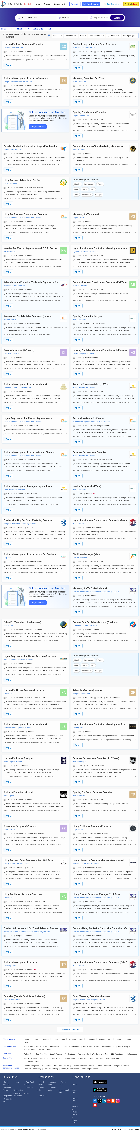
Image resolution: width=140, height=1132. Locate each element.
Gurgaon (101, 1039)
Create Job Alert (8, 1100)
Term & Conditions (18, 1094)
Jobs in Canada (30, 1049)
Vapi (92, 189)
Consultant (59, 4)
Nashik (84, 189)
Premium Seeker (7, 1089)
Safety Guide (74, 1113)
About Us (74, 1091)
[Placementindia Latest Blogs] (113, 1101)
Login (76, 4)
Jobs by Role (57, 1058)
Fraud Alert (74, 1121)
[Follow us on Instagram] (118, 1101)
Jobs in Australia (44, 1049)
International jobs (64, 1091)
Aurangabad (86, 195)
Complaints (7, 1096)
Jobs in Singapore (108, 1046)
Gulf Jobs (99, 1058)
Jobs (38, 4)
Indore (128, 1039)
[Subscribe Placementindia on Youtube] (95, 1105)
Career (47, 4)
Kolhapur (98, 195)
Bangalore (28, 1039)
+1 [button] (94, 493)
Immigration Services (121, 1066)
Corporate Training (51, 1069)
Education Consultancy (32, 1069)
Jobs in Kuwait (41, 1046)
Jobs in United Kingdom (71, 1046)
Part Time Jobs (41, 1054)
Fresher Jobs (70, 1054)
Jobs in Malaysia (124, 1046)
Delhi (63, 1039)
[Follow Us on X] (99, 1101)
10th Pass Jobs (131, 1054)
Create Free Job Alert (32, 1061)
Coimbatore (119, 1039)
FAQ (27, 1093)
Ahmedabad (90, 1039)
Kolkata (46, 1039)
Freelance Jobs (83, 1054)
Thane (100, 184)
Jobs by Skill (44, 1058)
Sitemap (75, 1106)
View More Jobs (68, 1029)
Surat (76, 195)
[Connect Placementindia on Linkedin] (104, 1101)
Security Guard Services (70, 1069)
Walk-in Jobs (28, 1054)
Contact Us (75, 1099)
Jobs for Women (56, 1054)
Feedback (29, 1088)
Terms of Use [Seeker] (132, 1129)
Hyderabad (72, 1039)
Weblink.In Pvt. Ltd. (25, 1129)
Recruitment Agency (31, 1066)
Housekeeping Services (90, 1069)
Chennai (55, 1039)
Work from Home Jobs (100, 1054)
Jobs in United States (91, 1046)
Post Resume (92, 4)
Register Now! (38, 126)
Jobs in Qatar (54, 1046)
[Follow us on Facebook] (95, 1101)
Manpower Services (61, 1066)
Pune (76, 189)
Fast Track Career (29, 1083)
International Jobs (112, 1058)
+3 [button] (35, 969)
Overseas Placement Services (83, 1066)
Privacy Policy (117, 1129)
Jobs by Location (70, 1058)
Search (117, 17)
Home (74, 1085)
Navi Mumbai (89, 184)
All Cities (27, 1042)
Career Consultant (104, 1066)
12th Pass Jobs (117, 1054)
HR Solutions (46, 1066)
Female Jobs (52, 1089)
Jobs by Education (87, 1058)
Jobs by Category (30, 1058)
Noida (109, 1039)
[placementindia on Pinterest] (109, 1101)
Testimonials (18, 1090)
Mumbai (77, 184)
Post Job (131, 4)
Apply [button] (8, 65)
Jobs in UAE (28, 1046)
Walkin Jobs (41, 1089)
